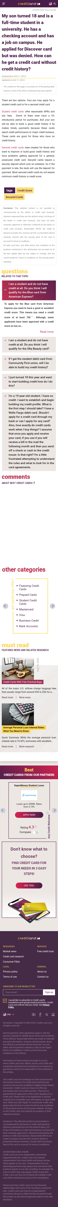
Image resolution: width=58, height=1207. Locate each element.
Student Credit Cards (28, 602)
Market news (9, 951)
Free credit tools (45, 951)
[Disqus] (29, 525)
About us (42, 971)
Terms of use (10, 976)
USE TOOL (29, 885)
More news (25, 697)
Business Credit (29, 620)
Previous (5, 606)
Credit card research (13, 956)
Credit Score (24, 190)
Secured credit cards (13, 147)
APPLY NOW (29, 815)
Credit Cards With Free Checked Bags (22, 682)
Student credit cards (13, 111)
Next (52, 606)
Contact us (42, 976)
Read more (47, 331)
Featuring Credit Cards (29, 587)
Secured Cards (14, 197)
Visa (22, 615)
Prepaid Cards (28, 594)
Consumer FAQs (11, 961)
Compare (25, 832)
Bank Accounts (28, 626)
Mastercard (26, 609)
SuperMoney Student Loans (29, 785)
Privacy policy (10, 971)
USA (9, 1014)
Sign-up (49, 992)
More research (26, 746)
